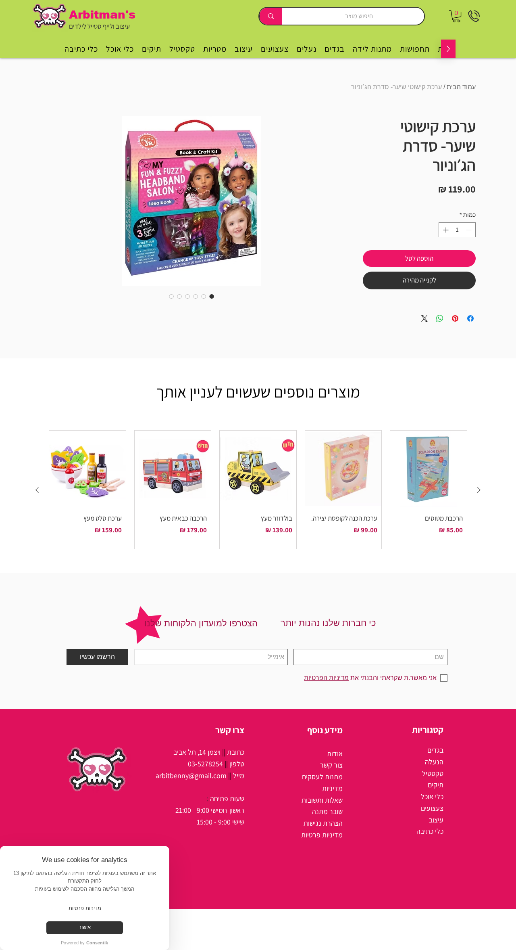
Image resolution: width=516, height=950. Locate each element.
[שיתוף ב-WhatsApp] (440, 318)
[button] (456, 16)
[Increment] (445, 230)
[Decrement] (469, 230)
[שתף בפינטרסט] (455, 318)
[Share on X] (424, 318)
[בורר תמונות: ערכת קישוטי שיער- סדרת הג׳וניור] (212, 296)
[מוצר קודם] (479, 490)
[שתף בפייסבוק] (470, 318)
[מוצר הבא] (37, 490)
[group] (258, 490)
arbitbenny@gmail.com (191, 775)
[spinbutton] (457, 230)
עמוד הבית (461, 87)
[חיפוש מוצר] (270, 16)
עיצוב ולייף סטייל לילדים (99, 26)
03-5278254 (205, 763)
